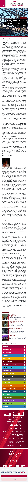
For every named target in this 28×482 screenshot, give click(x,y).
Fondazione (9, 431)
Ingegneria (8, 442)
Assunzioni (22, 431)
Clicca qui (23, 472)
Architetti (16, 435)
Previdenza (14, 428)
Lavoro (19, 442)
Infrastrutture (20, 438)
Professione (14, 424)
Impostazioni (14, 479)
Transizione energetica (14, 422)
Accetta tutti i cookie (14, 476)
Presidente (8, 438)
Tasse (17, 431)
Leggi (6, 434)
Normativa (12, 445)
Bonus (19, 445)
